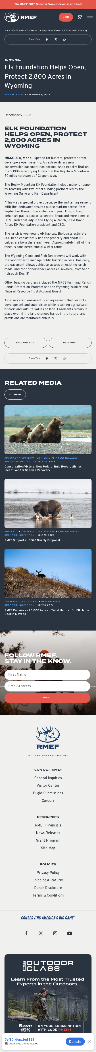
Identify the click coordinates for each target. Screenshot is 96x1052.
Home (7, 30)
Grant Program (48, 840)
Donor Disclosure (48, 888)
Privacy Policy (48, 873)
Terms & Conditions (48, 895)
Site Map (48, 848)
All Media (15, 394)
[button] (46, 39)
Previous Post (26, 342)
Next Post (70, 342)
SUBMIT (47, 697)
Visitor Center (48, 786)
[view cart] (79, 17)
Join (66, 17)
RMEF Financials (48, 825)
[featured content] (48, 997)
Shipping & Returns (48, 880)
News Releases (14, 94)
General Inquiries (48, 778)
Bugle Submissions (48, 793)
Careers (48, 801)
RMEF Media (18, 30)
